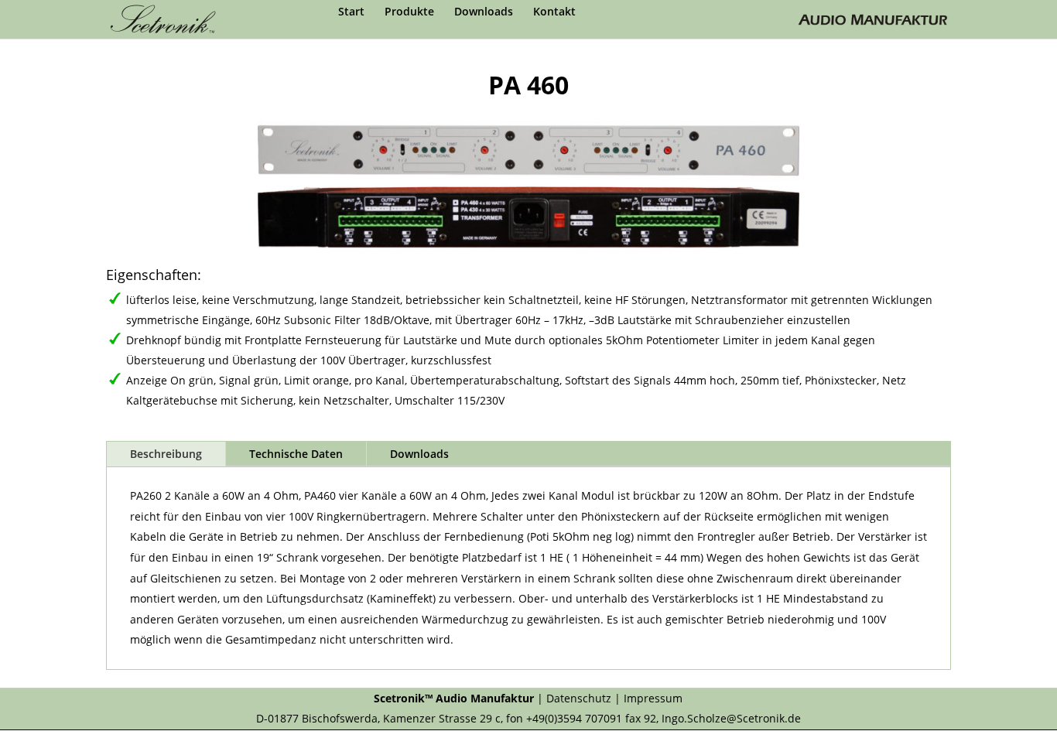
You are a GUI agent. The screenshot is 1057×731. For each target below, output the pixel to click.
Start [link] (351, 12)
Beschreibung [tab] (166, 453)
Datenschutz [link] (578, 698)
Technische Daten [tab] (296, 453)
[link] (167, 18)
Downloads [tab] (419, 453)
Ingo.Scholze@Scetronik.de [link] (731, 718)
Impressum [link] (653, 698)
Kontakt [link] (554, 12)
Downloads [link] (483, 12)
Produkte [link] (409, 12)
